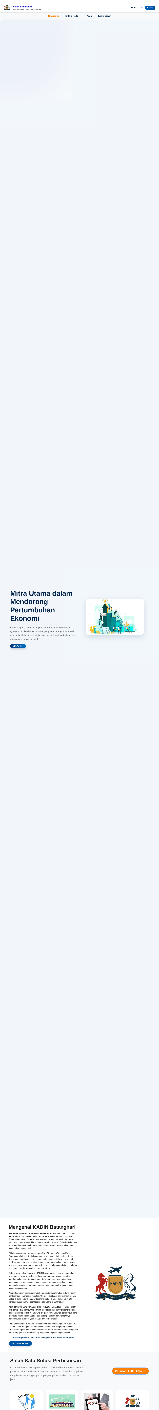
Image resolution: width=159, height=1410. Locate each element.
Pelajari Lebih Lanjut (130, 1371)
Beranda (55, 16)
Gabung (150, 8)
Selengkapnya (20, 1343)
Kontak (134, 8)
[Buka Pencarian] (142, 7)
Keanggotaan (104, 16)
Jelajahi (18, 646)
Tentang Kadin (72, 16)
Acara (89, 16)
